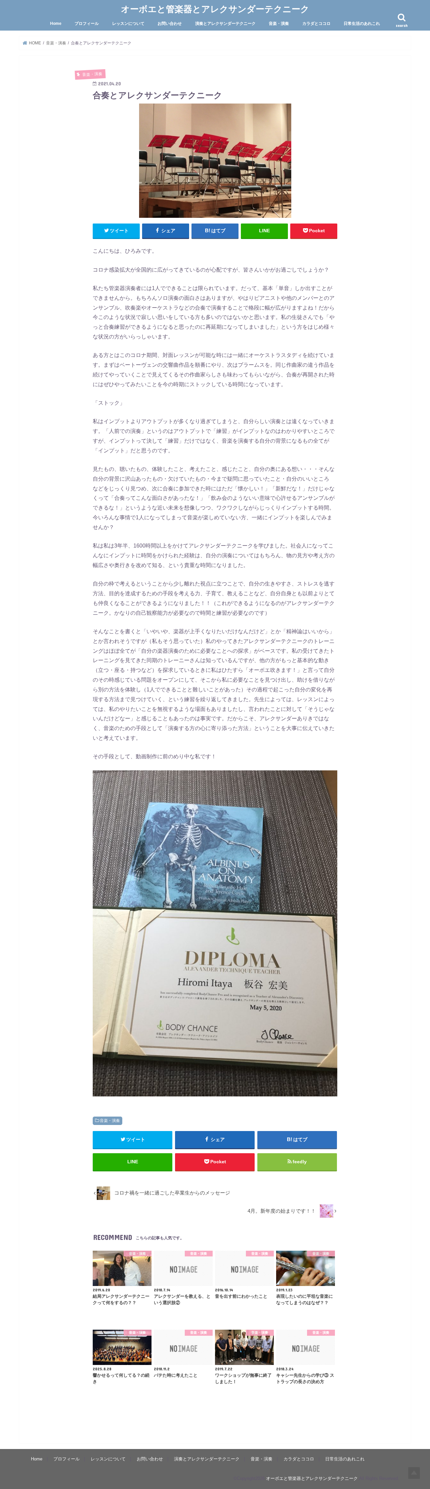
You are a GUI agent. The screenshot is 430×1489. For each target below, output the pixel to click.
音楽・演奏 (279, 23)
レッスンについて (128, 23)
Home (55, 23)
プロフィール (87, 23)
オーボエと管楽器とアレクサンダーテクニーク (215, 8)
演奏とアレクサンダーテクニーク (225, 23)
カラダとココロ (316, 23)
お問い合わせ (170, 23)
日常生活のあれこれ (362, 23)
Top (414, 1473)
